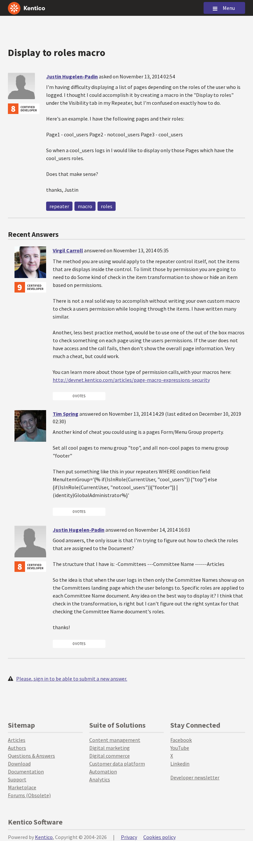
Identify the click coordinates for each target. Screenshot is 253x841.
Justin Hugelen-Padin (72, 76)
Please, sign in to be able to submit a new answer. (71, 678)
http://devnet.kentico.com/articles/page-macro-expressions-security (131, 380)
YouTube (179, 747)
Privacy (129, 837)
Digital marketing (109, 747)
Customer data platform (117, 763)
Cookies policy (159, 837)
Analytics (99, 779)
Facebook (181, 740)
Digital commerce (109, 755)
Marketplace (22, 787)
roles (106, 206)
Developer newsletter (194, 777)
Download (19, 763)
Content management (114, 740)
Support (17, 779)
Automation (103, 771)
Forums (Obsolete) (29, 795)
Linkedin (179, 763)
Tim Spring (65, 413)
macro (85, 206)
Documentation (26, 771)
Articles (16, 740)
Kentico (44, 837)
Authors (17, 747)
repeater (59, 206)
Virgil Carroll (68, 250)
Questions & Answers (31, 755)
